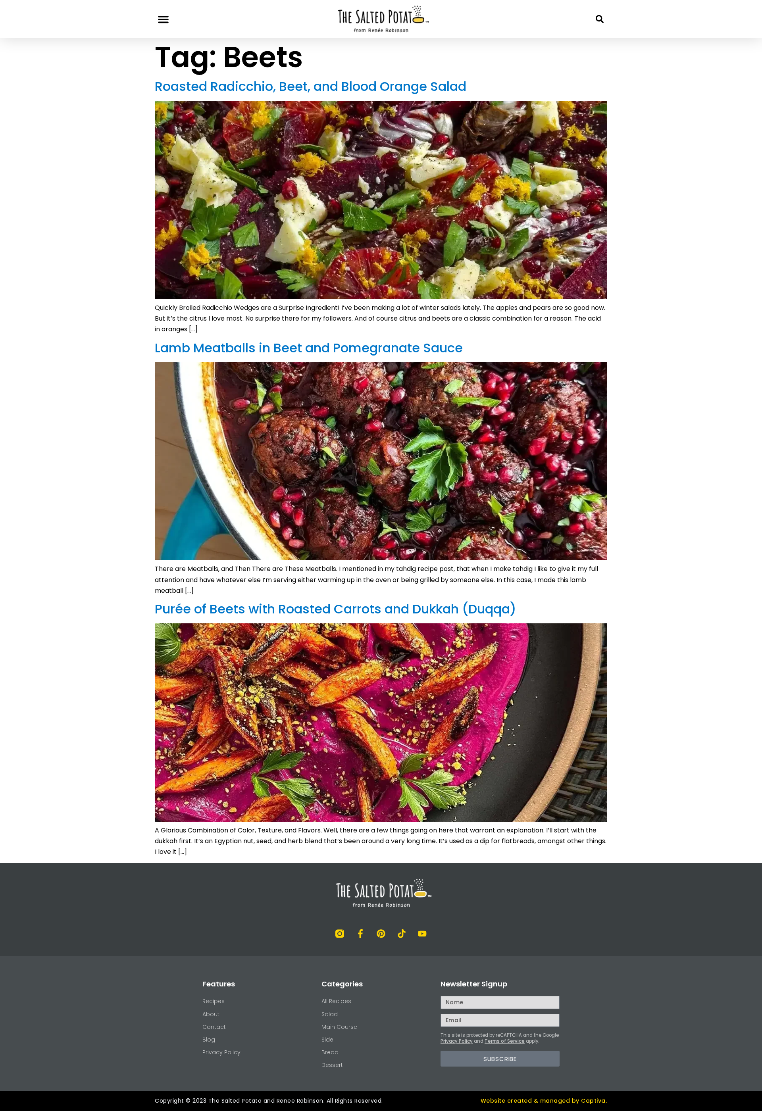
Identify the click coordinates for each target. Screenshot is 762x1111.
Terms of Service (505, 1041)
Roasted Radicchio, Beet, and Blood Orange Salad (310, 86)
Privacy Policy (457, 1041)
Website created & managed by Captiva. (544, 1101)
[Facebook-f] (360, 933)
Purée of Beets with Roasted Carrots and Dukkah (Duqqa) (335, 609)
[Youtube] (422, 933)
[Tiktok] (401, 933)
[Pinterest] (381, 933)
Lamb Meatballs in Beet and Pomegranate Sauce (309, 348)
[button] (163, 19)
